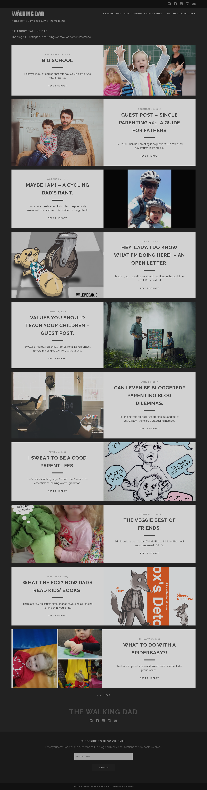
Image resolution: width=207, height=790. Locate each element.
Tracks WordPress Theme (89, 786)
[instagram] (187, 4)
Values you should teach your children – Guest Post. (57, 325)
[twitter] (169, 4)
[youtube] (181, 4)
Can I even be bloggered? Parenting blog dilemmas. (149, 395)
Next (107, 695)
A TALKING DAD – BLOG (117, 13)
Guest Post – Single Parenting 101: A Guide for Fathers (149, 122)
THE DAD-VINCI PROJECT (180, 13)
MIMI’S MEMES (154, 13)
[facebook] (175, 4)
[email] (194, 4)
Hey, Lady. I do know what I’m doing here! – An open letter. (149, 255)
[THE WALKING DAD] (28, 15)
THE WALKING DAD (103, 712)
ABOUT (138, 13)
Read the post (57, 86)
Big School (57, 60)
